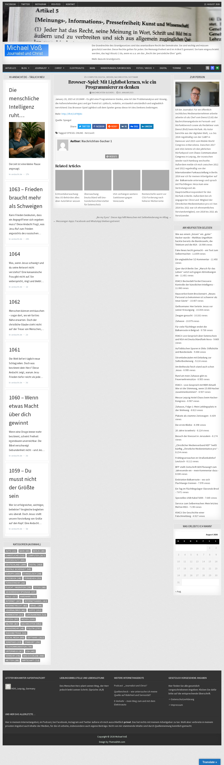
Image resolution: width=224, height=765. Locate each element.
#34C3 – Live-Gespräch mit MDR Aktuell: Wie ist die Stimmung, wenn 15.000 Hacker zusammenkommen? (197, 388)
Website (113, 156)
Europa (13, 573)
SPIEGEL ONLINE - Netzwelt (80, 132)
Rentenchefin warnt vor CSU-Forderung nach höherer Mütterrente (154, 197)
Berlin (39, 551)
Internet (14, 601)
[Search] (207, 68)
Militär (12, 623)
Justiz (35, 610)
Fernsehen (32, 578)
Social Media (15, 637)
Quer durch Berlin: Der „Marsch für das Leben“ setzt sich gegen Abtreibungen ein (195, 272)
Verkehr (13, 655)
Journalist (41, 68)
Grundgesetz (113, 58)
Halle (11, 596)
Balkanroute (186, 180)
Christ (58, 68)
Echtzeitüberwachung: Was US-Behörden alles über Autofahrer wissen (67, 197)
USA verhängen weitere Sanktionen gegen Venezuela (125, 197)
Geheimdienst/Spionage (21, 592)
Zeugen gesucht (183, 315)
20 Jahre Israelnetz (185, 430)
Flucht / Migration (18, 587)
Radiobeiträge (16, 633)
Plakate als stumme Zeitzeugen (191, 415)
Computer (92, 77)
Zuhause (179, 321)
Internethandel (36, 601)
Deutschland (16, 564)
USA (30, 651)
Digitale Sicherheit (18, 569)
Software (133, 77)
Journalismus (16, 610)
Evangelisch (32, 573)
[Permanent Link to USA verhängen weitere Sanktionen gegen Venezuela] (126, 180)
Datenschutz (15, 560)
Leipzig (12, 619)
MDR (13, 688)
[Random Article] (212, 68)
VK (126, 126)
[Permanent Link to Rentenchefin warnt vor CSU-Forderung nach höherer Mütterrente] (155, 180)
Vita (189, 68)
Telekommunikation (19, 646)
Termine (177, 68)
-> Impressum (176, 704)
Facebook (10, 4)
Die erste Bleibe (183, 424)
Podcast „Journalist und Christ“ (130, 685)
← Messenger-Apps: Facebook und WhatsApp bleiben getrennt (86, 221)
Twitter (25, 4)
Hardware (28, 596)
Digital (163, 68)
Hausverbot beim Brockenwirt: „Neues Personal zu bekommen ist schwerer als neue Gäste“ (196, 297)
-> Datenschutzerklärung (181, 699)
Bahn (92, 68)
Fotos (40, 587)
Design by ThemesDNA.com (112, 741)
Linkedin (148, 126)
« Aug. (178, 591)
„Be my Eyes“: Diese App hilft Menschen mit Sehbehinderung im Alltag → (133, 217)
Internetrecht (16, 605)
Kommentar (14, 614)
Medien (109, 77)
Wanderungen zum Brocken (116, 68)
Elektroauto (77, 68)
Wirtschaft (30, 660)
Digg (136, 126)
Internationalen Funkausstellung (192, 172)
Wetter (12, 660)
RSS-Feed (56, 4)
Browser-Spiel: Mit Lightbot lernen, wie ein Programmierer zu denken (112, 84)
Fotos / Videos (144, 68)
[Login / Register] (217, 68)
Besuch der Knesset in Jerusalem (192, 436)
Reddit (114, 126)
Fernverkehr (15, 582)
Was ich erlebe (33, 655)
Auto (11, 551)
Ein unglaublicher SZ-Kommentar (192, 259)
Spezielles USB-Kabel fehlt (189, 497)
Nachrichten (120, 77)
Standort (32, 642)
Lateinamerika (36, 614)
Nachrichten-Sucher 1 (103, 92)
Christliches (15, 555)
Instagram (40, 4)
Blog (24, 68)
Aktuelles (10, 68)
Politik (34, 628)
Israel (36, 605)
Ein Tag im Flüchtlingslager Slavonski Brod (197, 488)
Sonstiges (13, 642)
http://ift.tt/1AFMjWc (72, 113)
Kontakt (70, 4)
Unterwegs (14, 651)
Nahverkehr (15, 628)
